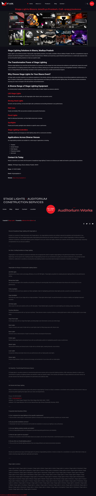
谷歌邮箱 (13, 495)
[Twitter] (86, 223)
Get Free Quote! (50, 209)
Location (33, 209)
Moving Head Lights (15, 101)
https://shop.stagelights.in (19, 178)
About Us (38, 3)
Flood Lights (12, 115)
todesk (22, 495)
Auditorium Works (75, 210)
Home (31, 3)
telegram (18, 495)
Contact (62, 3)
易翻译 (25, 495)
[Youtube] (92, 223)
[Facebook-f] (83, 223)
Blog (55, 3)
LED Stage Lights (14, 93)
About (17, 209)
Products (47, 3)
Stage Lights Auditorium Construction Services (25, 200)
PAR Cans (11, 108)
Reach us (33, 220)
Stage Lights (12, 220)
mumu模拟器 (7, 495)
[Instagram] (89, 223)
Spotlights (12, 123)
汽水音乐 (2, 495)
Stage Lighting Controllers (18, 130)
